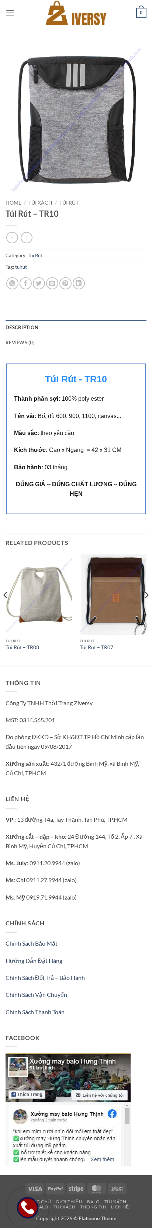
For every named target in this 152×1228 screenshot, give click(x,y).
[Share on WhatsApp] (12, 283)
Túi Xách (40, 203)
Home (13, 203)
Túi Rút (69, 203)
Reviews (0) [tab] (20, 342)
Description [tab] (22, 327)
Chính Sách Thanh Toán (35, 1011)
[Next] (146, 609)
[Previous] (5, 609)
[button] (10, 13)
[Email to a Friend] (52, 283)
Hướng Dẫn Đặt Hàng (34, 960)
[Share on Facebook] (26, 283)
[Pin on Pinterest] (65, 283)
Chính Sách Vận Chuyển (36, 994)
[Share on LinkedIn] (79, 283)
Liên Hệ (120, 1207)
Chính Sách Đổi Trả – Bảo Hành (45, 977)
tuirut (21, 267)
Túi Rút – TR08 (22, 647)
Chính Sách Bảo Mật (32, 943)
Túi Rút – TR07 (96, 647)
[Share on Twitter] (39, 283)
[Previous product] (26, 237)
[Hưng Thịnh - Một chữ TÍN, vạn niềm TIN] (76, 13)
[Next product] (12, 237)
